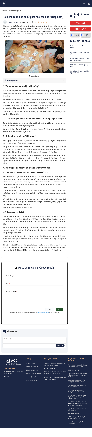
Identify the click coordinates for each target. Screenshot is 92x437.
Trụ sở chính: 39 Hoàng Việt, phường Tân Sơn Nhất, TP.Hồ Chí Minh (77, 365)
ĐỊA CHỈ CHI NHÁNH (49, 368)
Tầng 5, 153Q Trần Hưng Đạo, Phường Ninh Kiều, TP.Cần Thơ (76, 391)
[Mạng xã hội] (5, 377)
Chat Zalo (86, 35)
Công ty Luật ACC (13, 22)
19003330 (80, 23)
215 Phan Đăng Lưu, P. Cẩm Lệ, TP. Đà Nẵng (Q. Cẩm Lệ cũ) (77, 386)
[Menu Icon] (84, 3)
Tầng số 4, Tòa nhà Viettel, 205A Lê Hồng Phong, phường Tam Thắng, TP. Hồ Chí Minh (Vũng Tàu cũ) (77, 403)
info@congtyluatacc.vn (35, 377)
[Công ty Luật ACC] (4, 3)
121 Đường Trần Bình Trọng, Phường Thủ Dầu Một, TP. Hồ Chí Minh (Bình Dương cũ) (77, 375)
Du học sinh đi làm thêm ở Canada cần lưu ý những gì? (80, 59)
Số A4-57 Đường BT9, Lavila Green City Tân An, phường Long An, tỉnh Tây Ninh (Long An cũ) (77, 396)
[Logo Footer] (13, 362)
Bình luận (60, 345)
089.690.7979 (33, 380)
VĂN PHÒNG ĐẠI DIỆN (73, 370)
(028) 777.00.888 (36, 373)
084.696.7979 (80, 29)
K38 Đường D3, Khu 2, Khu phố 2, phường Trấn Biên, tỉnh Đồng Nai (76, 381)
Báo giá (77, 35)
